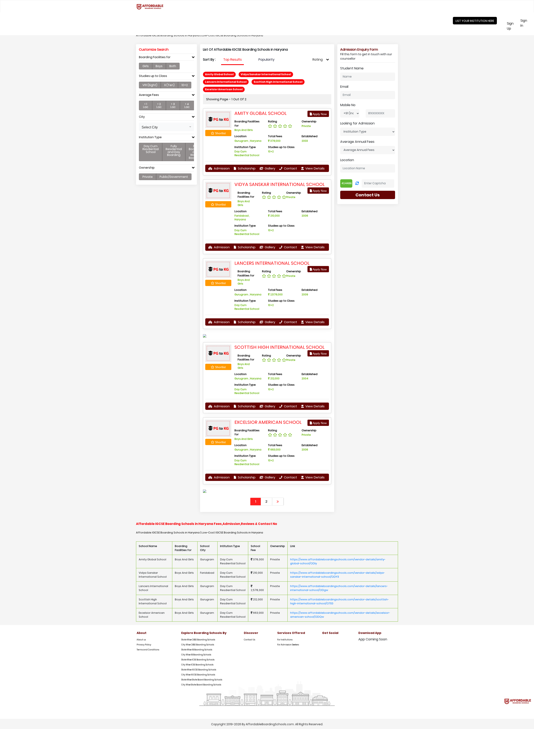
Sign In (526, 23)
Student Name (352, 68)
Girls (145, 66)
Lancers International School (272, 263)
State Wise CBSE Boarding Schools (198, 639)
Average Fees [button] (149, 95)
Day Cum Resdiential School (150, 149)
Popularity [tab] (266, 59)
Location (347, 160)
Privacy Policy (144, 644)
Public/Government (174, 177)
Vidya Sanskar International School (279, 184)
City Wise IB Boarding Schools (196, 654)
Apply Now (319, 114)
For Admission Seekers (288, 644)
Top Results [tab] (232, 59)
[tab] (166, 58)
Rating (317, 59)
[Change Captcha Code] (357, 183)
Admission (221, 168)
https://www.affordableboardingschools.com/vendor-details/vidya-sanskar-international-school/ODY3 (337, 575)
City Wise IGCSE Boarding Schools (198, 674)
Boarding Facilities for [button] (154, 57)
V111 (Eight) (149, 85)
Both (172, 66)
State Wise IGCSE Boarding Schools (198, 669)
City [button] (142, 117)
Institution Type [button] (150, 137)
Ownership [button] (147, 167)
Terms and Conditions (148, 649)
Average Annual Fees (357, 141)
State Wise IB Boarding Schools (196, 649)
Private (147, 177)
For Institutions (284, 639)
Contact (290, 168)
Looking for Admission (357, 123)
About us (141, 639)
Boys (159, 66)
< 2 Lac (159, 105)
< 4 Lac (187, 105)
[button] (166, 127)
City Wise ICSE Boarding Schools (197, 664)
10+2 (184, 85)
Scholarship (246, 168)
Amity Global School (260, 113)
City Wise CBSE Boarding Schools (197, 644)
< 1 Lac (145, 105)
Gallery (269, 168)
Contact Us (367, 195)
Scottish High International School (279, 347)
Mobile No (347, 105)
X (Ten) (169, 85)
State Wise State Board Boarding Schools (201, 679)
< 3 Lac (173, 105)
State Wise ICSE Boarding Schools (197, 659)
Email (344, 86)
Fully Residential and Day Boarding (174, 150)
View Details (315, 168)
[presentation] (232, 59)
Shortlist (220, 133)
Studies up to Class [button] (153, 76)
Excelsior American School (268, 422)
